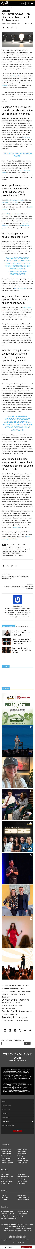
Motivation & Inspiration (10, 1005)
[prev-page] (3, 657)
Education (21, 994)
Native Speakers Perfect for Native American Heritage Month (15, 577)
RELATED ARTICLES (8, 626)
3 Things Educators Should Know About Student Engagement (18, 587)
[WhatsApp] (16, 27)
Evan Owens (6, 23)
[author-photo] (17, 600)
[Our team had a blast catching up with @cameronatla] (17, 900)
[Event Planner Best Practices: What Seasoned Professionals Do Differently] (6, 633)
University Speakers (23, 1160)
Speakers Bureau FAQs (23, 1197)
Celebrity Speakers (6, 1151)
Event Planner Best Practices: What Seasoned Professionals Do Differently (22, 633)
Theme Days (5, 1014)
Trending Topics (11, 8)
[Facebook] (3, 27)
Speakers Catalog (22, 1181)
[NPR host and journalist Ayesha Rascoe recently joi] (17, 804)
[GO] (29, 3)
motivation (5, 225)
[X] (8, 27)
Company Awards (9, 991)
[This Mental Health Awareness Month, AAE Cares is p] (17, 709)
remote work (5, 202)
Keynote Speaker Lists (7, 1176)
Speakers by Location (6, 1181)
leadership (25, 223)
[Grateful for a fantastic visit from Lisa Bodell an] (17, 772)
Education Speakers (6, 1156)
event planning (6, 547)
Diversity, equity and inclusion (15, 200)
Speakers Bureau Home (7, 1211)
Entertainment (6, 997)
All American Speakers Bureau (14, 544)
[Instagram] (24, 1238)
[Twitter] (13, 1238)
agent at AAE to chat (20, 288)
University (24, 1018)
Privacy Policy (20, 1242)
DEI (24, 544)
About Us (3, 1195)
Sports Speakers (22, 1153)
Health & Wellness (8, 1002)
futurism (15, 202)
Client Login (21, 1216)
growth (4, 228)
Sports (23, 1011)
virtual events (18, 555)
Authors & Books (15, 985)
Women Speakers (22, 1162)
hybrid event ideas (18, 549)
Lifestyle (18, 1002)
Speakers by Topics (6, 1183)
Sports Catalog (21, 1183)
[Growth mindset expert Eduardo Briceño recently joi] (17, 741)
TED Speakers (21, 1158)
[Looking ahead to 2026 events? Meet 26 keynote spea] (17, 836)
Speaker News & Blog (23, 1199)
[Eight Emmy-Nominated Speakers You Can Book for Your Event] (6, 650)
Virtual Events (8, 1020)
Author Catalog (21, 1174)
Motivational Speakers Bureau (9, 1218)
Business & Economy (10, 988)
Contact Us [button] (26, 1247)
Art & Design (5, 985)
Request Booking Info (23, 1211)
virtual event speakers (8, 555)
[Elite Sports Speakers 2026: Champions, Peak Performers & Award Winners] (6, 641)
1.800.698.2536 (8, 1247)
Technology (21, 1156)
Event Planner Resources (7, 1213)
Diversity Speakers (6, 1153)
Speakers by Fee (5, 1179)
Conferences (6, 994)
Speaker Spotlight (11, 1011)
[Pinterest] (12, 27)
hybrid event (26, 137)
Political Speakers (22, 1149)
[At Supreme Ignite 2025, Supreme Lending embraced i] (17, 964)
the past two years (18, 76)
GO (29, 3)
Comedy (22, 988)
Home (3, 8)
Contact (22, 3)
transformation (24, 225)
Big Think (25, 985)
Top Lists (13, 1014)
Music (20, 1005)
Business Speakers (6, 1149)
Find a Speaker (5, 1174)
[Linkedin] (17, 1238)
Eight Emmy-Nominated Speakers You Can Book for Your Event (21, 650)
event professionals (7, 549)
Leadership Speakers (6, 1160)
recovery (18, 214)
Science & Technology (8, 1008)
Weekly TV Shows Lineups (8, 1216)
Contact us (16, 527)
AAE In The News (22, 1195)
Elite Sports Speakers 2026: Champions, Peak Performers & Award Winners (22, 641)
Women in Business (21, 1020)
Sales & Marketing (22, 1151)
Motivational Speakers (7, 1162)
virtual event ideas (15, 553)
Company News (24, 991)
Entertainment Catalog (23, 1176)
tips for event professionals (19, 551)
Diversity (14, 994)
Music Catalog (21, 1179)
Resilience (10, 214)
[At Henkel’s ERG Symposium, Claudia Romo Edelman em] (17, 932)
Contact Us (4, 1199)
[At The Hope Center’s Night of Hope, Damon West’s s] (17, 868)
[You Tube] (20, 1238)
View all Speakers (22, 1213)
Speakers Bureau (7, 551)
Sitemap (13, 1242)
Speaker (27, 549)
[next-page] (6, 657)
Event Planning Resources (18, 547)
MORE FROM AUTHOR (22, 626)
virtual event (6, 553)
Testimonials (4, 1197)
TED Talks (29, 1011)
